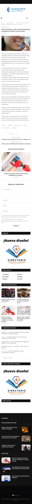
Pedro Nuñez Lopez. (6, 346)
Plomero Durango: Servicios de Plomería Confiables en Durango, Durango (7, 319)
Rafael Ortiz (4, 332)
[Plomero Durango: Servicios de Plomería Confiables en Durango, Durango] (16, 162)
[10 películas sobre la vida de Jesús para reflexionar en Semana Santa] (5, 469)
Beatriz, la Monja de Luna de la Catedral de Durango (9, 428)
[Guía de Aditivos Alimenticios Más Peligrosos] (5, 478)
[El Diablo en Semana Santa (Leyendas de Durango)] (26, 448)
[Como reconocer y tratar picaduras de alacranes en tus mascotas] (26, 439)
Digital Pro (16, 500)
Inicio (2, 23)
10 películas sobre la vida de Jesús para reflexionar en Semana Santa (14, 337)
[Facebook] (12, 1)
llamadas (25, 125)
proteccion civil (6, 127)
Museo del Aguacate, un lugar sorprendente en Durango (12, 351)
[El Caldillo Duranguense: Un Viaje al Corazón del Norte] (24, 293)
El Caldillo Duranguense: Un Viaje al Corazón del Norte (23, 301)
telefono (14, 127)
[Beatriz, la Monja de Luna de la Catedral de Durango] (26, 430)
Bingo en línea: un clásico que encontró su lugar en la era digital (23, 318)
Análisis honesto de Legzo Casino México (8, 300)
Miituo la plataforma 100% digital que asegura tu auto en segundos (15, 342)
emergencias (17, 125)
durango (10, 125)
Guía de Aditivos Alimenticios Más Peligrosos (20, 476)
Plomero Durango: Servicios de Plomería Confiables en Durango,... (16, 174)
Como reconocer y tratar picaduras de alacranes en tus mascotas (10, 437)
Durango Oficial (10, 23)
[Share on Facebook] (19, 134)
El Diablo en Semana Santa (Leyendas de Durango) (8, 446)
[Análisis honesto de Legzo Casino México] (8, 293)
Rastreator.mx (4, 341)
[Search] (30, 18)
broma (3, 125)
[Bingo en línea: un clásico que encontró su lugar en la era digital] (24, 310)
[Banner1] (16, 381)
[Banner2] (16, 251)
